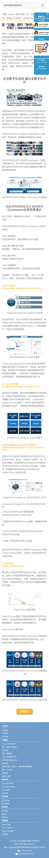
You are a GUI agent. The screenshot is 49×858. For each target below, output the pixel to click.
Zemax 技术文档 (16, 14)
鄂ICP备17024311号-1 (27, 844)
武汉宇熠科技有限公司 (12, 5)
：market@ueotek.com (25, 854)
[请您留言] (41, 48)
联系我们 (24, 711)
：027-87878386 (26, 851)
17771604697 (41, 69)
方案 (4, 14)
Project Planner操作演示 (13, 629)
